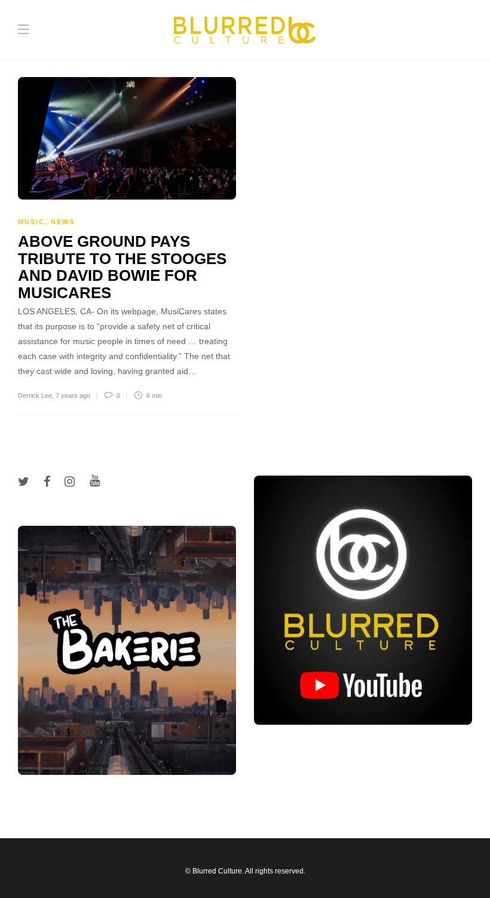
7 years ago (73, 395)
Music (31, 221)
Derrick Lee (35, 395)
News (63, 221)
